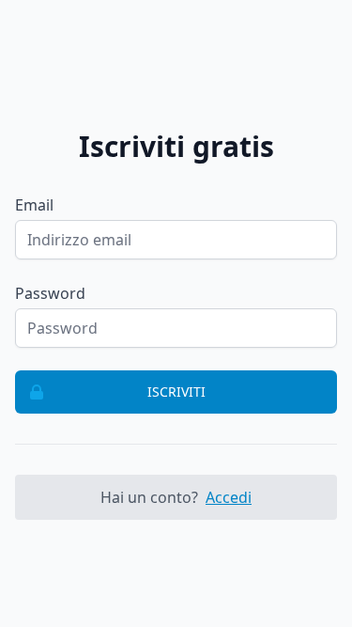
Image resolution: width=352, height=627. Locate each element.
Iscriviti (176, 391)
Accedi (229, 497)
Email (34, 205)
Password (50, 293)
